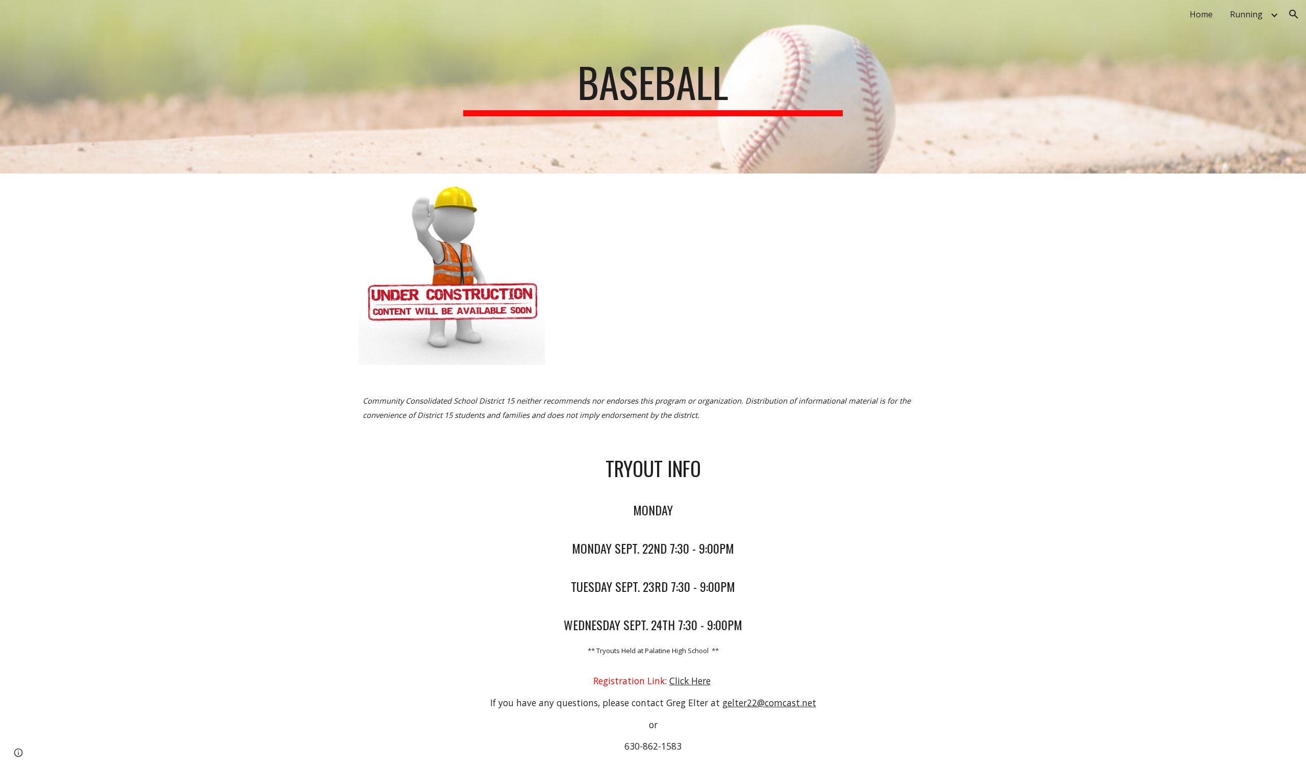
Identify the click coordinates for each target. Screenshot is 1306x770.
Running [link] (1246, 14)
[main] (653, 86)
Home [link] (1201, 14)
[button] (1294, 14)
